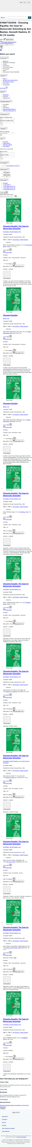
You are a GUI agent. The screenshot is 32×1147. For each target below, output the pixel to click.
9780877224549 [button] (9, 39)
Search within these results (6, 194)
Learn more (3, 88)
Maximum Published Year (7, 120)
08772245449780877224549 (20, 239)
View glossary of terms (13, 1105)
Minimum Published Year (6, 117)
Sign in (25, 2)
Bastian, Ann (6, 318)
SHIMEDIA (24, 1038)
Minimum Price (3, 151)
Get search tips (3, 1105)
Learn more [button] (3, 192)
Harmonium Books (10, 862)
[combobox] (7, 44)
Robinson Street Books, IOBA (13, 947)
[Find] (29, 17)
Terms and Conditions (21, 1137)
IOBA (15, 958)
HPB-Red (23, 512)
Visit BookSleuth (4, 1099)
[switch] (3, 165)
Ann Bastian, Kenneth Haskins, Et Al (12, 232)
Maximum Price (5, 155)
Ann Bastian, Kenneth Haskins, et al (12, 499)
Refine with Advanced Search (9, 42)
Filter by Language (4, 131)
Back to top (16, 1112)
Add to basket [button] (7, 278)
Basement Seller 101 (11, 777)
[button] (17, 62)
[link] (1, 50)
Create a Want (3, 1089)
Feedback (3, 1108)
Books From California (11, 691)
